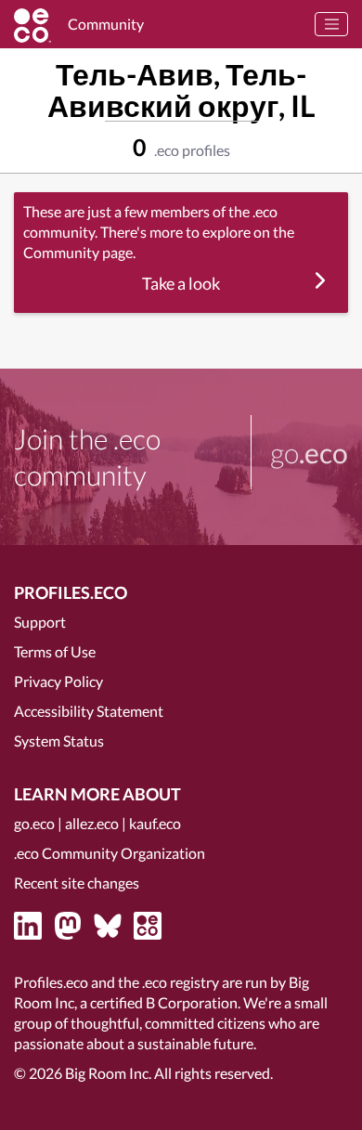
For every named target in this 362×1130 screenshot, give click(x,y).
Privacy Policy (58, 681)
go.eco (34, 823)
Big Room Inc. (108, 1073)
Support (40, 621)
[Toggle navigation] (331, 24)
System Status (59, 740)
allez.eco (92, 823)
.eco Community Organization (109, 853)
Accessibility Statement (88, 711)
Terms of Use (55, 651)
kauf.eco (155, 823)
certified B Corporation (164, 1002)
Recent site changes (76, 882)
